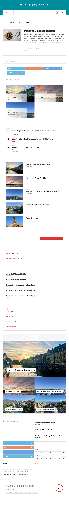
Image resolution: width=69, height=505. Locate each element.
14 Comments (15, 151)
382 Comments (15, 134)
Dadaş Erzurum (32, 218)
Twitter (10, 68)
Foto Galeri (9, 311)
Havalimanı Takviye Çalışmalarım (25, 147)
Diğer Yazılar (10, 309)
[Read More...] (25, 48)
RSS (27, 68)
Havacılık (14, 128)
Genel (37, 48)
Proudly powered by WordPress (13, 492)
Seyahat (10, 95)
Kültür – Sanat (10, 321)
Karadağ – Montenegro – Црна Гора (20, 285)
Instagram (47, 68)
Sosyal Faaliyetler (11, 326)
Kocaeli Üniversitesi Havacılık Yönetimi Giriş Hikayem (34, 139)
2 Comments (29, 180)
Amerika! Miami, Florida (43, 97)
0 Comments (29, 166)
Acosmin (36, 492)
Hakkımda (14, 137)
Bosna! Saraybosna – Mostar (37, 205)
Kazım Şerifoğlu (20, 486)
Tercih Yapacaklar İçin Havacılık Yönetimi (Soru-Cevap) (34, 131)
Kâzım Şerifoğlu (34, 5)
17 (63, 457)
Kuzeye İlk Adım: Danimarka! (16, 97)
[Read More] (9, 100)
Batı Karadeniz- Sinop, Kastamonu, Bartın (14, 113)
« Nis (36, 463)
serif (9, 275)
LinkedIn (6, 456)
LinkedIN (10, 72)
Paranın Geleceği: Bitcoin (39, 30)
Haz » (41, 463)
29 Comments (15, 142)
